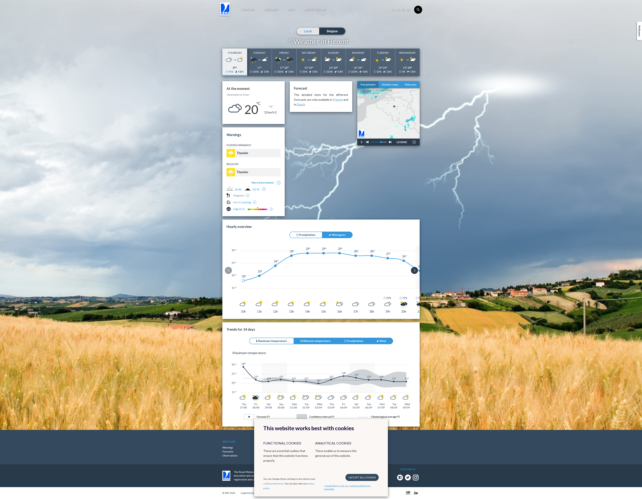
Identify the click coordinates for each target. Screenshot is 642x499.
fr (398, 9)
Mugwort (238, 195)
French (338, 99)
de (403, 9)
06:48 (238, 189)
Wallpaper (639, 31)
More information (262, 182)
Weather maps (390, 84)
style (400, 133)
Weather (247, 9)
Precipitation (368, 84)
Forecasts (227, 451)
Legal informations (250, 492)
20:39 (256, 189)
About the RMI (314, 9)
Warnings (227, 447)
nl (393, 9)
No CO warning (242, 202)
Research (271, 9)
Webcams (410, 84)
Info (291, 9)
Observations (230, 455)
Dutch (301, 104)
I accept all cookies (362, 477)
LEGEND (402, 141)
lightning (401, 132)
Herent (338, 41)
